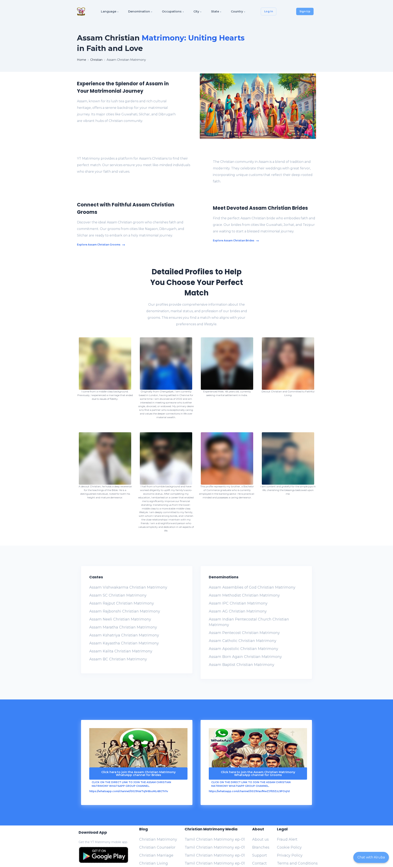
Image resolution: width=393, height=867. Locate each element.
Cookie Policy (289, 847)
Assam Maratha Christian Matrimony (123, 627)
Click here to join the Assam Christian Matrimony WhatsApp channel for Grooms (258, 773)
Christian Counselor (157, 847)
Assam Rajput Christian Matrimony (121, 603)
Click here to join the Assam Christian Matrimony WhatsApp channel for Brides (138, 773)
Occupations (172, 11)
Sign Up (304, 11)
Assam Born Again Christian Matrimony (245, 656)
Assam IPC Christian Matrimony (238, 603)
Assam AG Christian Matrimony (238, 611)
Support (259, 855)
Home (81, 60)
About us (260, 839)
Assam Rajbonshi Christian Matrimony (124, 611)
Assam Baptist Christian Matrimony (241, 664)
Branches (260, 847)
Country (237, 11)
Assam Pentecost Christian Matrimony (244, 633)
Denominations (223, 577)
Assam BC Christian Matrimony (118, 659)
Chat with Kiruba (371, 857)
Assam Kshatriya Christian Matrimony (124, 635)
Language (108, 11)
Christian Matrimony (158, 839)
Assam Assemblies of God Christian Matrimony (252, 587)
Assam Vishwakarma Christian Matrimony (128, 587)
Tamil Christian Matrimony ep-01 (215, 839)
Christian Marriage (156, 855)
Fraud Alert (287, 839)
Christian (96, 60)
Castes (96, 577)
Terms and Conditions (297, 863)
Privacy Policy (290, 855)
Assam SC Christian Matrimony (118, 595)
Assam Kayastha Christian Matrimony (124, 643)
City (196, 11)
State (215, 11)
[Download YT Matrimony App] (103, 855)
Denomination (139, 11)
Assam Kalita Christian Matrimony (120, 651)
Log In (268, 11)
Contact (259, 863)
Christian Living (153, 863)
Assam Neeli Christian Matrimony (120, 619)
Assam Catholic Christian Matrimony (242, 640)
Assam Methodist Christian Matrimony (244, 595)
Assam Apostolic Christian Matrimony (243, 648)
